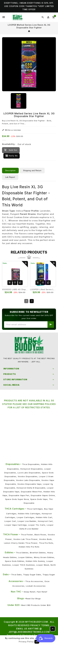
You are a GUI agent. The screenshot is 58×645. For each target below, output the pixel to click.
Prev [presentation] (26, 301)
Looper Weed (42, 565)
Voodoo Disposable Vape (29, 484)
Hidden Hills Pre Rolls (29, 547)
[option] (18, 101)
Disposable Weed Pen (31, 492)
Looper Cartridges (25, 517)
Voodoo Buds (45, 539)
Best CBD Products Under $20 (36, 605)
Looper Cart (10, 521)
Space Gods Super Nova (17, 499)
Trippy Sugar (49, 574)
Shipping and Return (32, 171)
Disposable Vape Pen (19, 495)
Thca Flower (27, 534)
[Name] (50, 324)
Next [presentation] (32, 301)
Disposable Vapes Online (43, 495)
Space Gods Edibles (14, 561)
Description (10, 171)
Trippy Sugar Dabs (32, 574)
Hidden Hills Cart (44, 517)
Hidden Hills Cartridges (29, 513)
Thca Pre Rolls (46, 543)
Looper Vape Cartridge (16, 525)
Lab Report (10, 177)
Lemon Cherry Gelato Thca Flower (20, 543)
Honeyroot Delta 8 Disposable (31, 488)
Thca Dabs (16, 574)
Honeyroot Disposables (31, 469)
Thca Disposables (31, 464)
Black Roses (40, 534)
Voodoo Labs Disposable (28, 480)
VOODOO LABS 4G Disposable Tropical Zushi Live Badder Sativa (15, 289)
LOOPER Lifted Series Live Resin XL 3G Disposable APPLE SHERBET (43, 289)
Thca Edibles (22, 553)
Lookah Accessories (36, 586)
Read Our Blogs (33, 598)
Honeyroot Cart (45, 521)
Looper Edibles (25, 557)
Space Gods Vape (39, 499)
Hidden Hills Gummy (35, 561)
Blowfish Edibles (38, 553)
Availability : (9, 144)
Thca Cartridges (35, 509)
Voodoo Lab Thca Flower (25, 539)
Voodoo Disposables (27, 476)
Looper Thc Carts (36, 525)
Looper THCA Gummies (23, 565)
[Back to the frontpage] (29, 31)
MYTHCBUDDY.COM (36, 621)
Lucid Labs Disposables (29, 473)
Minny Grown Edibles (44, 557)
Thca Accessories (34, 581)
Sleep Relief (29, 592)
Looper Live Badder (27, 521)
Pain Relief (42, 592)
